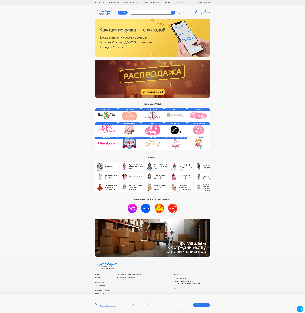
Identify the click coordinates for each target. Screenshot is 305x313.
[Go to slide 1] (150, 54)
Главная (97, 2)
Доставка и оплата (135, 2)
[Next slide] (206, 38)
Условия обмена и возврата (125, 280)
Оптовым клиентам (148, 2)
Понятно (201, 305)
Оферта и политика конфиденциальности (129, 274)
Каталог (104, 2)
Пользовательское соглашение (126, 277)
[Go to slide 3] (153, 54)
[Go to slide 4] (154, 54)
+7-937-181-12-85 (180, 278)
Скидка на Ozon (180, 2)
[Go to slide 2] (151, 54)
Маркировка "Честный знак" (165, 2)
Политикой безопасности (108, 306)
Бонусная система (122, 2)
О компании (112, 2)
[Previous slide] (98, 38)
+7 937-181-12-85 (204, 2)
